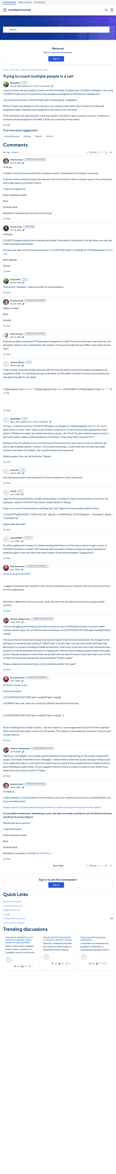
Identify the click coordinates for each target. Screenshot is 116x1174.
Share (6, 125)
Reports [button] (38, 136)
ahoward (14, 470)
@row (25, 389)
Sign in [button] (56, 58)
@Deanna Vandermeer (15, 685)
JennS (13, 491)
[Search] (106, 10)
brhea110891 (16, 538)
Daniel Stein (16, 227)
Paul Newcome (17, 566)
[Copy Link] (52, 86)
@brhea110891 (23, 574)
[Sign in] (111, 10)
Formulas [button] (27, 136)
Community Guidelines (14, 922)
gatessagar (15, 418)
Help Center (25, 2)
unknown (46, 86)
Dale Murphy (16, 334)
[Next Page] (105, 152)
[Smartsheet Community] (19, 10)
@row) (57, 389)
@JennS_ (8, 574)
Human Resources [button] (12, 136)
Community (9, 2)
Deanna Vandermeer (20, 619)
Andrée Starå (16, 159)
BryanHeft (15, 83)
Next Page (58, 865)
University (39, 2)
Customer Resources (13, 905)
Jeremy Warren (17, 362)
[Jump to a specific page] (110, 152)
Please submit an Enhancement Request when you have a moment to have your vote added (52, 807)
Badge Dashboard (11, 910)
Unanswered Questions (58, 918)
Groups (6, 914)
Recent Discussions (12, 901)
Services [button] (49, 136)
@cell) (109, 250)
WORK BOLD (43, 853)
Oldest (14, 152)
